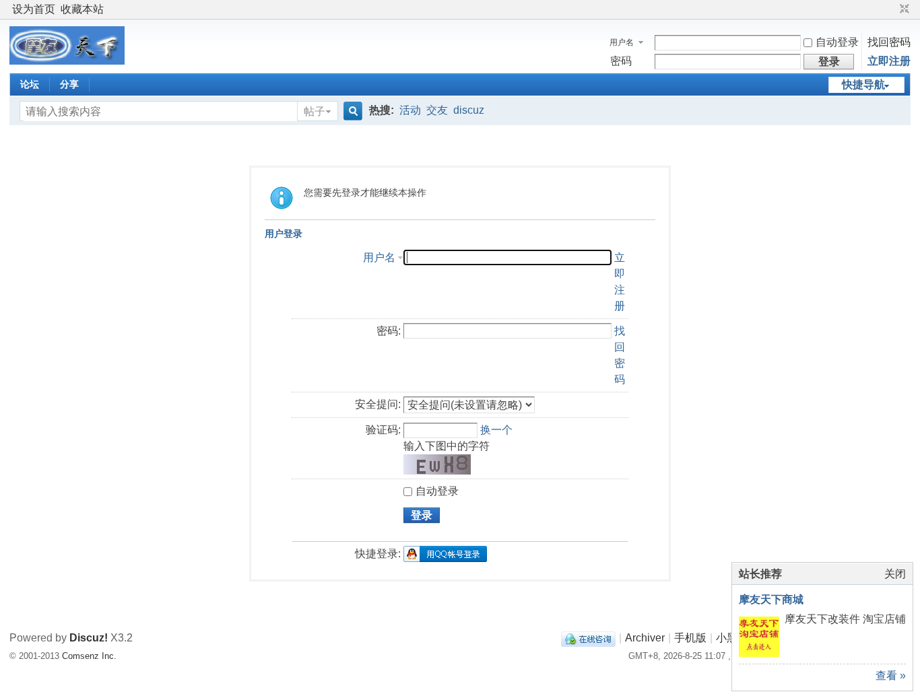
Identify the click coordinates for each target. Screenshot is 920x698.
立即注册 (889, 61)
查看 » (891, 675)
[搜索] (351, 111)
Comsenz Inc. (89, 656)
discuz (468, 110)
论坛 (29, 84)
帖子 (314, 111)
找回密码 (889, 42)
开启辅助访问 (891, 9)
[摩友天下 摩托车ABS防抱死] (67, 61)
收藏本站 (82, 9)
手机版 (690, 637)
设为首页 (33, 9)
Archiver (645, 637)
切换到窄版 (903, 9)
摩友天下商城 (771, 599)
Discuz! (88, 637)
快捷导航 (863, 84)
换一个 (496, 429)
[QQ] (588, 637)
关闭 (895, 574)
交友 (437, 110)
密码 (621, 61)
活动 (410, 110)
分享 (69, 84)
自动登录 (837, 42)
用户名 (622, 42)
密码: (388, 331)
